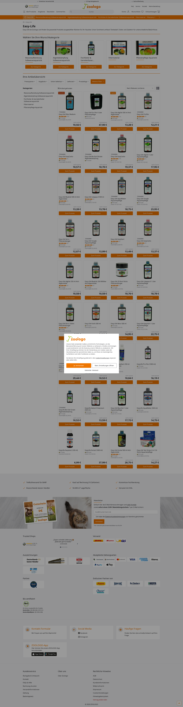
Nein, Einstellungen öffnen (104, 365)
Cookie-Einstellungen (102, 358)
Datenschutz (88, 370)
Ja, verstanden (79, 365)
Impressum (95, 370)
